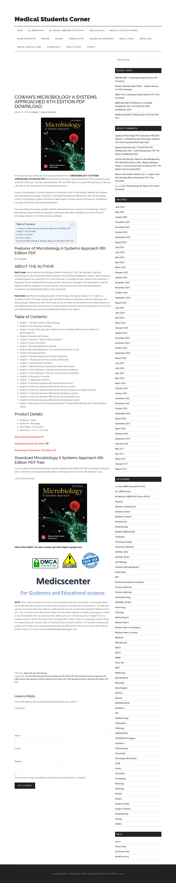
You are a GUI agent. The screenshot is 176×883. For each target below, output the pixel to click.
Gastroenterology (123, 597)
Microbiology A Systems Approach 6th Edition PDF (46, 679)
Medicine (119, 637)
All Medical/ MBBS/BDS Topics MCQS (132, 496)
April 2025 (119, 262)
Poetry (118, 768)
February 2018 (121, 444)
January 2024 (121, 333)
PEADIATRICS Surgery (125, 738)
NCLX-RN (119, 663)
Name (18, 735)
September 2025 (122, 237)
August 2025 (121, 242)
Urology (118, 819)
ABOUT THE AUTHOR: (27, 231)
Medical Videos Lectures (126, 632)
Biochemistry (121, 522)
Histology (119, 612)
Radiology (119, 783)
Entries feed (120, 846)
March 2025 (120, 267)
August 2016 (121, 469)
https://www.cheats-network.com (130, 174)
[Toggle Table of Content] (71, 224)
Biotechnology (121, 527)
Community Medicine (124, 547)
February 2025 (121, 272)
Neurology (119, 683)
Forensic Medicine (123, 587)
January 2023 (121, 393)
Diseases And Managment (127, 567)
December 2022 (122, 398)
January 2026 (121, 217)
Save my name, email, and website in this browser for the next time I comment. (50, 777)
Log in (118, 841)
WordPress (112, 874)
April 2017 (119, 454)
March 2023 (120, 383)
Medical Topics (122, 622)
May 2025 (119, 257)
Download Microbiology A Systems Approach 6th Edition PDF (49, 676)
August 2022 (121, 418)
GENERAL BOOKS (123, 602)
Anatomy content (122, 511)
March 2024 (120, 323)
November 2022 (122, 403)
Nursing (118, 698)
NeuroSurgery (121, 688)
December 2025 (122, 222)
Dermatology (121, 562)
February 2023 (121, 388)
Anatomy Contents (123, 516)
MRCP (118, 647)
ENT (117, 577)
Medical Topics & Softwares (128, 627)
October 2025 (121, 232)
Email (18, 748)
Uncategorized (121, 814)
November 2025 (122, 227)
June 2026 (120, 207)
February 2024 (121, 328)
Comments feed (122, 851)
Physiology (120, 753)
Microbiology (42, 673)
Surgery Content (122, 804)
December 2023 (122, 338)
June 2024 (120, 313)
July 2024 (119, 308)
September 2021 (122, 423)
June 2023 (120, 368)
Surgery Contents (123, 809)
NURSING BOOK (122, 703)
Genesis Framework (98, 874)
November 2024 (122, 287)
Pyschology (120, 778)
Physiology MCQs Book (126, 758)
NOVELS (119, 693)
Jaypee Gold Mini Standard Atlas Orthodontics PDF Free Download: (137, 177)
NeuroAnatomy (121, 678)
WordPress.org (122, 856)
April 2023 (119, 378)
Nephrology (120, 673)
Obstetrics (120, 708)
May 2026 (119, 212)
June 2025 (120, 252)
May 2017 (119, 449)
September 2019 (122, 438)
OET (117, 713)
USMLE (118, 824)
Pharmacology (121, 748)
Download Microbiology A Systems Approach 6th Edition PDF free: (46, 241)
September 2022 (122, 413)
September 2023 (122, 353)
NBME (118, 658)
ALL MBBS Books (123, 491)
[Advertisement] (63, 75)
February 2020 (121, 433)
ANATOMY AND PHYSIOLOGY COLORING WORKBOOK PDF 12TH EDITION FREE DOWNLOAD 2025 (133, 106)
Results (118, 793)
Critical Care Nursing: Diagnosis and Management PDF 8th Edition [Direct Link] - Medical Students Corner (137, 162)
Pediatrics (119, 743)
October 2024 (121, 292)
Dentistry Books (122, 557)
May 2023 (119, 373)
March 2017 (120, 459)
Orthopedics (120, 723)
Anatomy (119, 501)
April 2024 (119, 318)
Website (18, 761)
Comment (20, 708)
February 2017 (121, 464)
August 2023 (121, 358)
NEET (117, 668)
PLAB (117, 763)
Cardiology (120, 537)
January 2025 (121, 277)
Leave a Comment (48, 112)
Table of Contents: (25, 235)
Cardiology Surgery (123, 542)
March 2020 (120, 428)
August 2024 (121, 303)
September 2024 (122, 297)
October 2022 (121, 408)
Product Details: (24, 238)
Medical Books (30, 673)
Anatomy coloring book (125, 506)
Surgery (118, 799)
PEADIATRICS (121, 733)
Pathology (119, 728)
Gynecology (120, 607)
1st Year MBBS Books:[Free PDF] (130, 486)
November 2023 (122, 343)
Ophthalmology (122, 718)
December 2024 (122, 282)
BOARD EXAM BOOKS (125, 532)
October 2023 (121, 348)
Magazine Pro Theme (78, 874)
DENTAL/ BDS (121, 552)
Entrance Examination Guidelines (129, 582)
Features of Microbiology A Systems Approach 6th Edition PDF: (44, 228)
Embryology (120, 572)
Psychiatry (120, 773)
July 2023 (119, 363)
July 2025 (119, 247)
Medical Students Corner (52, 19)
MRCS (118, 652)
